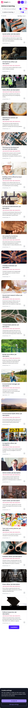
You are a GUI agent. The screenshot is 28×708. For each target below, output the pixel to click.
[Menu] (25, 2)
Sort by (21, 16)
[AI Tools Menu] (19, 2)
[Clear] (17, 9)
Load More (14, 627)
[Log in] (22, 2)
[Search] (20, 9)
